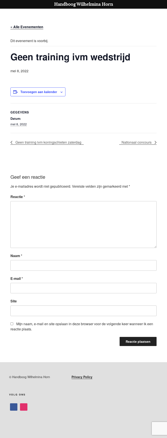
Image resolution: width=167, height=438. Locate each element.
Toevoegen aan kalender (38, 92)
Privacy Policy (82, 377)
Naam (16, 255)
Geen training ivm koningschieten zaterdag (48, 142)
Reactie (17, 196)
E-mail (16, 278)
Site (13, 301)
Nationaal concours (137, 142)
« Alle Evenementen (26, 26)
